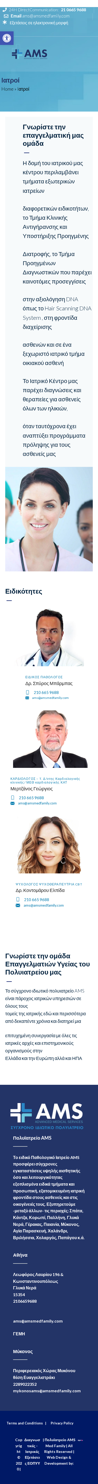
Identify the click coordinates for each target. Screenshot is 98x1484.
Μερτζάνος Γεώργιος (31, 788)
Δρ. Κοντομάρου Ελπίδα (40, 890)
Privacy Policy (61, 1423)
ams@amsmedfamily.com (46, 16)
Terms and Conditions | (26, 1423)
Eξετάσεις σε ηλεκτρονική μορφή (38, 22)
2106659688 (25, 1300)
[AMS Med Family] (30, 53)
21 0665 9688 (73, 9)
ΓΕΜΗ (19, 1333)
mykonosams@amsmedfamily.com (47, 1390)
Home (7, 89)
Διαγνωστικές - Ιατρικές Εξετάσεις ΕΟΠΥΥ (32, 1451)
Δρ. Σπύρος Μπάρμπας (49, 683)
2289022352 (25, 1384)
